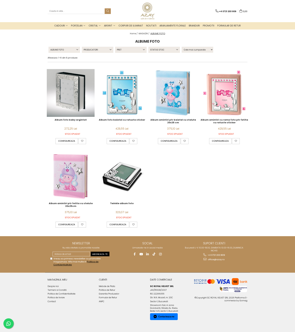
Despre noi (53, 286)
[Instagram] (161, 254)
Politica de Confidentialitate (61, 293)
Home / (134, 33)
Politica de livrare (56, 297)
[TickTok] (154, 254)
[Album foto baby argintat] (71, 93)
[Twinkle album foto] (122, 176)
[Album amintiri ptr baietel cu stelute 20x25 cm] (173, 93)
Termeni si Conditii (57, 290)
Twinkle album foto (122, 203)
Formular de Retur (229, 25)
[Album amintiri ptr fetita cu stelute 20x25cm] (71, 176)
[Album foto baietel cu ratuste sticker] (122, 93)
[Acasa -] (147, 11)
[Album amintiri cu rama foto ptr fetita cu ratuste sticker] (224, 93)
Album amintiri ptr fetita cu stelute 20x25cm (71, 205)
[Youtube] (141, 254)
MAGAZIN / (144, 33)
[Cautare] (108, 11)
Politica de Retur (107, 290)
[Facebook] (135, 254)
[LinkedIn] (148, 254)
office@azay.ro (216, 259)
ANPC (101, 301)
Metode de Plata (107, 286)
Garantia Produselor (109, 293)
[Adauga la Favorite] (82, 141)
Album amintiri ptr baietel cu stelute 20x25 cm (173, 121)
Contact (52, 301)
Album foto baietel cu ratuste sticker (122, 120)
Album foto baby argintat (71, 120)
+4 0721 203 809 (216, 255)
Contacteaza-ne (166, 316)
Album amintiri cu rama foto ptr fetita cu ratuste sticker (224, 121)
